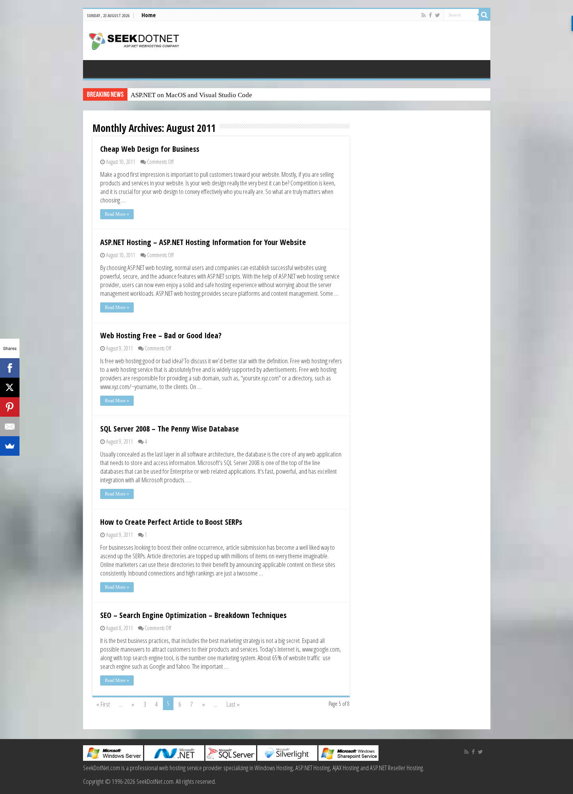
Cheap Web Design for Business (149, 149)
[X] (9, 387)
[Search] (484, 15)
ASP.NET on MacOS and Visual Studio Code (191, 95)
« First (103, 704)
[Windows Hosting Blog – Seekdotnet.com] (134, 40)
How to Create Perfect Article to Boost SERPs (171, 522)
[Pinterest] (9, 407)
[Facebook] (430, 15)
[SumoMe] (9, 446)
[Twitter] (437, 15)
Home (148, 15)
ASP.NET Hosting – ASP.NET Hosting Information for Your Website (203, 242)
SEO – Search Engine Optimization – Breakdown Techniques (193, 615)
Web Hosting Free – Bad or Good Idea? (160, 335)
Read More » (117, 214)
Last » (233, 704)
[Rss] (423, 15)
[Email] (9, 426)
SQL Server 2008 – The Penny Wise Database (169, 428)
